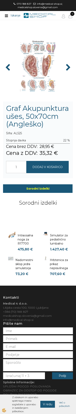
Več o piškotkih (64, 404)
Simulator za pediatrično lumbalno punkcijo (59, 241)
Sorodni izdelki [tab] (37, 188)
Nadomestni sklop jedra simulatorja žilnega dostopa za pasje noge (24, 270)
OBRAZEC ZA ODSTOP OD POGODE (30, 390)
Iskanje (15, 15)
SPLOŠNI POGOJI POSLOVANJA (27, 386)
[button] (68, 67)
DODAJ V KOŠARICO (47, 167)
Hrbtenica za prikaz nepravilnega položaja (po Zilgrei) (59, 268)
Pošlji (62, 376)
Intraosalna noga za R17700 (25, 239)
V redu (47, 404)
